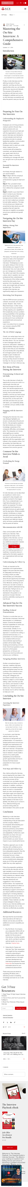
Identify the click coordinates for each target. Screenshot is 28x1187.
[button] (11, 1163)
